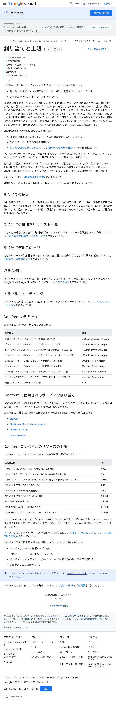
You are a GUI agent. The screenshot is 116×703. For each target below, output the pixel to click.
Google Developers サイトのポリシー (93, 619)
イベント (92, 647)
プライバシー (28, 677)
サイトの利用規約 (46, 677)
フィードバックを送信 (98, 49)
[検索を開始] (71, 3)
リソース (62, 41)
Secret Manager (18, 435)
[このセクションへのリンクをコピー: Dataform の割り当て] (41, 317)
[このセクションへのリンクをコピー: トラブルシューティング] (46, 294)
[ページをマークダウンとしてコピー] (55, 49)
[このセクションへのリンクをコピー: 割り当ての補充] (32, 195)
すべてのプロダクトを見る (15, 643)
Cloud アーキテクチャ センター (71, 658)
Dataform (17, 13)
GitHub (63, 642)
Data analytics (36, 41)
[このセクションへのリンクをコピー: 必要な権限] (25, 271)
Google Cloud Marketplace (10, 655)
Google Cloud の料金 (13, 649)
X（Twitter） (94, 652)
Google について (11, 677)
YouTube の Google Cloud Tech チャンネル (100, 665)
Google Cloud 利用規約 (68, 677)
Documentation (19, 41)
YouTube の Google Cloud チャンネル (100, 658)
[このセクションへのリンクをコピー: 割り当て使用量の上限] (43, 248)
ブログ (91, 642)
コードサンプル (67, 652)
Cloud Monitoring (19, 429)
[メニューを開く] (5, 3)
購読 (46, 688)
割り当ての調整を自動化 (61, 147)
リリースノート (39, 652)
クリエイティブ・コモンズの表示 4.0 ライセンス (68, 616)
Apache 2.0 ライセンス (34, 619)
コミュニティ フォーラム (43, 642)
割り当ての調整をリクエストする (27, 236)
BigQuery (14, 418)
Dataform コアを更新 (77, 573)
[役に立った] (105, 41)
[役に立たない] (110, 41)
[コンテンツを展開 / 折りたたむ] (24, 57)
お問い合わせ (10, 661)
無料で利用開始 (101, 13)
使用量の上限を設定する (17, 259)
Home (6, 41)
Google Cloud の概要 (69, 647)
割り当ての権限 (61, 282)
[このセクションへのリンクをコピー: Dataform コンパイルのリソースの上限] (70, 447)
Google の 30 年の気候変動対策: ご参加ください (27, 682)
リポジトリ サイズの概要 (71, 585)
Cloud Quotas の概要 (35, 176)
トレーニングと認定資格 (71, 664)
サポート (36, 647)
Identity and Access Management (27, 424)
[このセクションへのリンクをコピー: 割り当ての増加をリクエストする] (61, 225)
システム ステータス (41, 657)
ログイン (108, 3)
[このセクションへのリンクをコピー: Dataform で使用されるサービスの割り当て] (78, 395)
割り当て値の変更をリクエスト (27, 147)
